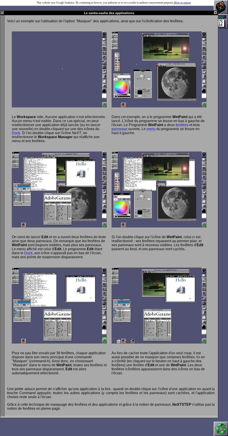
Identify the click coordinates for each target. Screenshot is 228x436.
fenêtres (182, 125)
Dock (16, 133)
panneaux (119, 129)
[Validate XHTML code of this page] (221, 429)
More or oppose (182, 2)
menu (151, 129)
